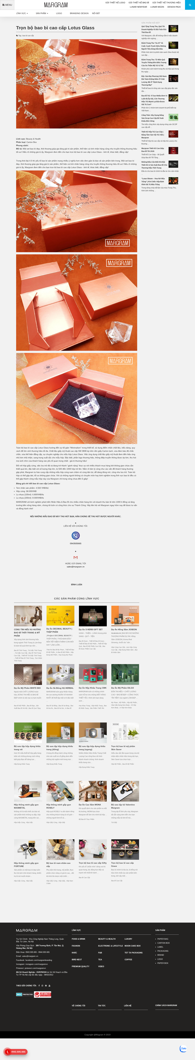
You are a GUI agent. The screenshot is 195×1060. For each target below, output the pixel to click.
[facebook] (39, 986)
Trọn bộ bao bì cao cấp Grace (122, 864)
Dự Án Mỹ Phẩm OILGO (122, 688)
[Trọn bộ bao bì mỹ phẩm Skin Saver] (125, 732)
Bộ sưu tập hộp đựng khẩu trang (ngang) (92, 748)
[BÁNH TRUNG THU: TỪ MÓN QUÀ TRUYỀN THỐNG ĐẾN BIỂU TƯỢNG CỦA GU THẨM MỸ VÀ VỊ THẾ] (174, 62)
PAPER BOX (162, 963)
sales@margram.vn (76, 566)
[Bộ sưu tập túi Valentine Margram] (125, 791)
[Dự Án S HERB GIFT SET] (93, 616)
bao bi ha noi (59, 708)
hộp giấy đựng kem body (120, 705)
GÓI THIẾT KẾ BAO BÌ (139, 2)
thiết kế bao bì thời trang (24, 658)
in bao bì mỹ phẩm (63, 652)
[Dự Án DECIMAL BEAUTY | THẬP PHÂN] (60, 616)
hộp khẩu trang (97, 705)
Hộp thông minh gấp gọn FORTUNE (26, 864)
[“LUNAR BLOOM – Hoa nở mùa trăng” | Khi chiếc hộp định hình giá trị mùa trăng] (174, 181)
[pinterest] (46, 986)
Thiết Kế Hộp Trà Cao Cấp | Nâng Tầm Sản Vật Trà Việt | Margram (152, 135)
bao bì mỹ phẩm (20, 705)
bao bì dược (83, 641)
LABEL (160, 947)
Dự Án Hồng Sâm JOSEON (124, 629)
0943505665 (75, 543)
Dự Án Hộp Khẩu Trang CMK (92, 688)
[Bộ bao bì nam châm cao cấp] (60, 849)
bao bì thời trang (20, 650)
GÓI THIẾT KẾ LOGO (115, 2)
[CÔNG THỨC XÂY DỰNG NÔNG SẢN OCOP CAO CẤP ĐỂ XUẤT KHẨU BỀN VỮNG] (174, 117)
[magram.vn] (42, 930)
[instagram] (42, 986)
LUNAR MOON (157, 7)
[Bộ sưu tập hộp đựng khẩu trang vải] (28, 732)
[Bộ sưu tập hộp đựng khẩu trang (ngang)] (93, 732)
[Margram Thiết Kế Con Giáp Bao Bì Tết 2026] (174, 150)
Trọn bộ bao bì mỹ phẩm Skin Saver (123, 748)
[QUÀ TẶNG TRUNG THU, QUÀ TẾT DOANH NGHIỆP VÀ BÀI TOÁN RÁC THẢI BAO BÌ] (174, 28)
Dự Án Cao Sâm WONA (90, 805)
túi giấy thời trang (35, 650)
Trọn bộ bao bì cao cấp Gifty (93, 863)
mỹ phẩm (122, 702)
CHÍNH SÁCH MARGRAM (166, 1005)
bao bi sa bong (64, 705)
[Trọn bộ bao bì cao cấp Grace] (125, 849)
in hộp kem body (126, 707)
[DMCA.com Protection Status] (25, 994)
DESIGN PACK (174, 7)
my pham (114, 702)
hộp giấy (29, 822)
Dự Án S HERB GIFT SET (91, 629)
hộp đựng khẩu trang (22, 764)
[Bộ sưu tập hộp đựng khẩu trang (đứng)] (60, 732)
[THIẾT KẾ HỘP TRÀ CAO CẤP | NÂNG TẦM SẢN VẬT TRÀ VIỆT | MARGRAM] (174, 134)
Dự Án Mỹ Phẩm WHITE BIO (27, 688)
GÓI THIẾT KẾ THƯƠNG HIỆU (166, 2)
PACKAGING (162, 951)
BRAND (160, 955)
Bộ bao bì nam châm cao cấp (58, 864)
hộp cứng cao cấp (118, 647)
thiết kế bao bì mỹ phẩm (88, 644)
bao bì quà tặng (35, 708)
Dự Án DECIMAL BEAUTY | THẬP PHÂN (59, 630)
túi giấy (114, 822)
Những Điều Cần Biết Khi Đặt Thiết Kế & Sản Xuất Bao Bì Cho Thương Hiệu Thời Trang (154, 165)
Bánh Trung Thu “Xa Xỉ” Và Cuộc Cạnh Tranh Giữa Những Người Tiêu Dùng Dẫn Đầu (153, 46)
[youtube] (49, 986)
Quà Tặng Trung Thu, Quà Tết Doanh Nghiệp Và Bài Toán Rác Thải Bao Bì (154, 29)
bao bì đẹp (31, 705)
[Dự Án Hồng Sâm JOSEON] (125, 616)
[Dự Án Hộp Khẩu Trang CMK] (93, 674)
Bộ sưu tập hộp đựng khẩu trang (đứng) (59, 748)
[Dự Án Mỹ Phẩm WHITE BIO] (28, 674)
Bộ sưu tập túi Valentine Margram (123, 806)
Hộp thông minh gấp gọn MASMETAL (26, 806)
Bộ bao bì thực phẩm (86, 819)
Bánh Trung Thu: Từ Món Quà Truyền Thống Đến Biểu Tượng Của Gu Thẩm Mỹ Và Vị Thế (153, 63)
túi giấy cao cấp (21, 653)
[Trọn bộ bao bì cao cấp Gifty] (93, 849)
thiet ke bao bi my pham (55, 650)
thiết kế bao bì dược (97, 641)
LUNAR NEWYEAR (139, 7)
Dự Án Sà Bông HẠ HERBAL (60, 688)
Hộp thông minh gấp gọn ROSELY (58, 806)
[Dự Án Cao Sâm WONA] (93, 791)
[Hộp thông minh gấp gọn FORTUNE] (28, 849)
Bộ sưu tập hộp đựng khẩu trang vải (27, 748)
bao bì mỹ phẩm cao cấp (92, 646)
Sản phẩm (41, 13)
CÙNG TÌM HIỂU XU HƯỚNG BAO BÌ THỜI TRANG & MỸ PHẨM (27, 632)
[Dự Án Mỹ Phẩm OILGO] (125, 674)
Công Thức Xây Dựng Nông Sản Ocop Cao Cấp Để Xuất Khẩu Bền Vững (152, 118)
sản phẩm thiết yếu (97, 708)
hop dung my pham (66, 655)
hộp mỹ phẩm (132, 702)
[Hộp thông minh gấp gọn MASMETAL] (28, 791)
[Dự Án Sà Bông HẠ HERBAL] (60, 674)
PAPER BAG (162, 939)
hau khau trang (85, 705)
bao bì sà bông (52, 705)
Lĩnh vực (21, 13)
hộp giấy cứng (19, 822)
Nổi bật (96, 13)
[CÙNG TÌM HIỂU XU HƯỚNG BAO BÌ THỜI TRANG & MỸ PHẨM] (28, 616)
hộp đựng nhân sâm (126, 650)
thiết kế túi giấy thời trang (31, 655)
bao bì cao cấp (28, 36)
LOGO (160, 959)
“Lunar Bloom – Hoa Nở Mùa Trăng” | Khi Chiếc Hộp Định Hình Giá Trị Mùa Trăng (153, 181)
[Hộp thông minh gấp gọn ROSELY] (60, 791)
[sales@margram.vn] (76, 535)
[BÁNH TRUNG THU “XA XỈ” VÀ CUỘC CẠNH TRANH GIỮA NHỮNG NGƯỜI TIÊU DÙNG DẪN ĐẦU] (174, 45)
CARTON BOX (163, 943)
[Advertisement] (160, 239)
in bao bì (68, 708)
